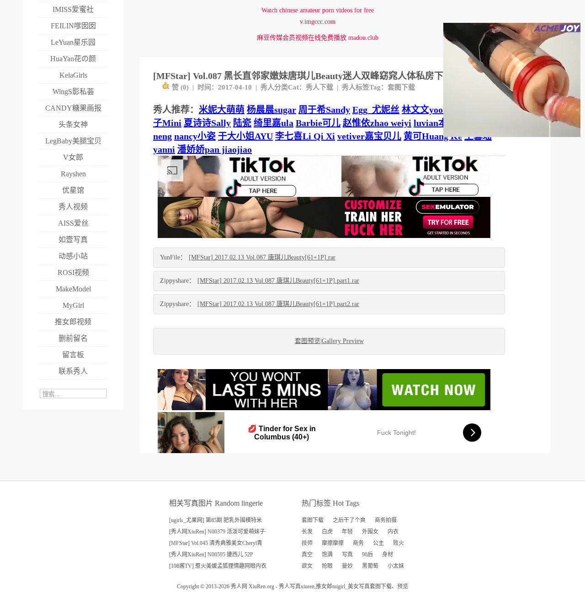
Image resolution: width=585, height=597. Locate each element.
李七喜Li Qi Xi (305, 136)
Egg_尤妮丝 (375, 110)
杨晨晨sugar (271, 110)
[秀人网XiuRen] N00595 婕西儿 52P (211, 554)
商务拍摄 (386, 520)
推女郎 (324, 586)
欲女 (307, 566)
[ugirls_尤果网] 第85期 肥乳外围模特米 (215, 520)
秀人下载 (319, 87)
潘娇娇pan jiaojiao (214, 149)
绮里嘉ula (273, 123)
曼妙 (347, 566)
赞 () (180, 87)
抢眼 (327, 566)
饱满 (327, 554)
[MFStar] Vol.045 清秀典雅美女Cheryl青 (215, 543)
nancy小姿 (195, 136)
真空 (307, 554)
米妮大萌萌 (222, 110)
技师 (307, 543)
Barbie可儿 (318, 123)
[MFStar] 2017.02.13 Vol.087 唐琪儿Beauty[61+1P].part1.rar (278, 280)
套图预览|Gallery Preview (329, 341)
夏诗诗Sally (207, 123)
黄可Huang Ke (433, 136)
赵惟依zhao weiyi (377, 123)
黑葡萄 (370, 566)
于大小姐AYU (245, 136)
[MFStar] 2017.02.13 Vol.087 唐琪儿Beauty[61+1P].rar (262, 257)
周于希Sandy (324, 110)
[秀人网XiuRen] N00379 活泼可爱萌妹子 (217, 531)
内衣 (393, 531)
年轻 (347, 531)
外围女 (370, 531)
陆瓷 (242, 123)
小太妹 (396, 566)
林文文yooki (426, 110)
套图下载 (401, 87)
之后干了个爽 (349, 520)
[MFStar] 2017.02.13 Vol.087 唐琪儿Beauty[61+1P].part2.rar (278, 304)
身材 (387, 554)
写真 (347, 554)
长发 (307, 531)
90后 (367, 554)
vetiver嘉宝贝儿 (369, 136)
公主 (378, 543)
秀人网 (239, 586)
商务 (358, 543)
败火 (398, 543)
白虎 (327, 531)
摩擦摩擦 (333, 543)
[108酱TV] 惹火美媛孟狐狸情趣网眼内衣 (217, 566)
